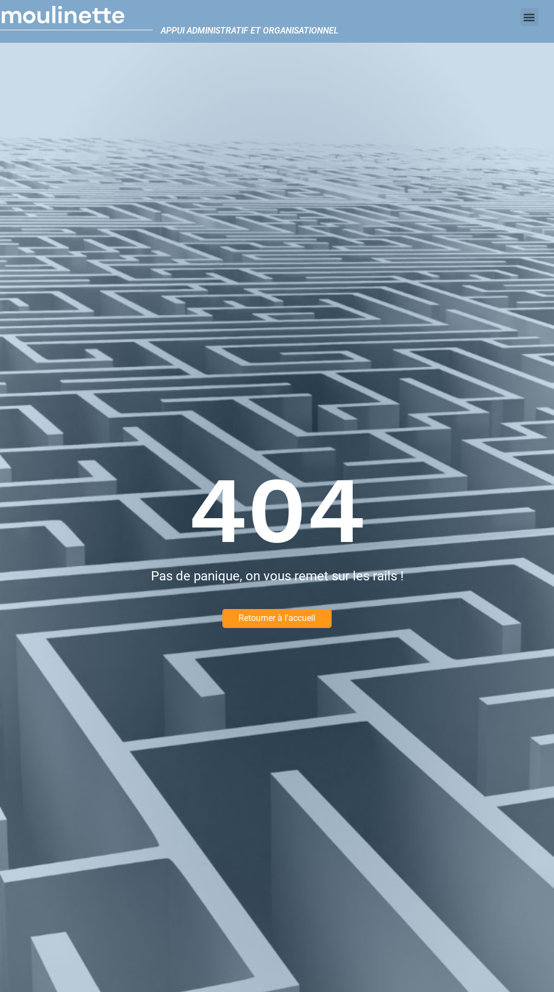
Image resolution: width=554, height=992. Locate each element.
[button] (529, 17)
